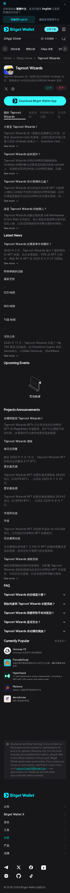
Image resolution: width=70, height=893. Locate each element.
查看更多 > (60, 641)
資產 (6, 837)
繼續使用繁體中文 (49, 19)
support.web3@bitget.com (31, 768)
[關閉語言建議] (65, 4)
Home (7, 58)
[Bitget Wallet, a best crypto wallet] (19, 29)
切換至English (19, 19)
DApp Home (24, 58)
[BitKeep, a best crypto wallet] (19, 795)
